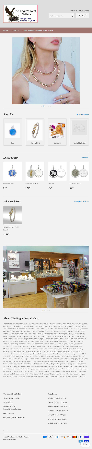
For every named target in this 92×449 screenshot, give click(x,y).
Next (85, 70)
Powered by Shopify (9, 440)
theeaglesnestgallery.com (12, 409)
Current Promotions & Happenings (38, 30)
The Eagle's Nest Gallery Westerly (19, 437)
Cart (84, 16)
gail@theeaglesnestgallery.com (14, 418)
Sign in (72, 10)
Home (5, 30)
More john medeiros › (81, 202)
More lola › (85, 158)
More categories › (83, 114)
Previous (7, 70)
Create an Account (83, 10)
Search (5, 431)
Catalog (15, 30)
